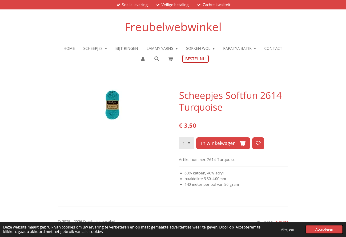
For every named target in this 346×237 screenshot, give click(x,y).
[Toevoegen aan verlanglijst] (258, 143)
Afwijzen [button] (287, 229)
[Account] (143, 59)
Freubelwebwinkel (173, 26)
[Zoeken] (156, 58)
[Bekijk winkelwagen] (170, 59)
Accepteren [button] (324, 229)
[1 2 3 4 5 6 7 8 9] (186, 143)
